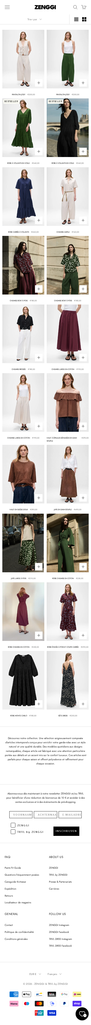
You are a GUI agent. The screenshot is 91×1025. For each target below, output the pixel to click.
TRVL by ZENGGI (58, 875)
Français (52, 974)
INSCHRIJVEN (66, 831)
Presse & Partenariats (60, 882)
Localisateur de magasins (18, 902)
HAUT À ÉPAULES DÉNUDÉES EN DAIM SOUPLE (62, 439)
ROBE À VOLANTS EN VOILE (18, 163)
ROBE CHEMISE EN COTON (63, 578)
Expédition (10, 889)
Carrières (54, 889)
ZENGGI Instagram (59, 925)
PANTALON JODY (18, 94)
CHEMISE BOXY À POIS (19, 300)
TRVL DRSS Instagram (60, 939)
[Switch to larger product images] (76, 19)
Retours (9, 896)
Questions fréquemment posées (22, 875)
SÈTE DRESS (62, 715)
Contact (9, 925)
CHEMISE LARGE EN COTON (63, 369)
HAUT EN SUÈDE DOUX (19, 509)
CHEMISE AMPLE (63, 232)
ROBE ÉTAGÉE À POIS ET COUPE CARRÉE (63, 647)
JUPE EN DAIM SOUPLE (63, 509)
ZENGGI (53, 868)
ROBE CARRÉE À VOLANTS (18, 232)
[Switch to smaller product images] (84, 19)
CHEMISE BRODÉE (19, 369)
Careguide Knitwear (15, 882)
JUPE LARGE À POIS (18, 578)
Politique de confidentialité (19, 932)
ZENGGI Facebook (59, 932)
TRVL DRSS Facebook (60, 946)
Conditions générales (16, 939)
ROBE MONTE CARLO (18, 715)
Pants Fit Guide (13, 868)
